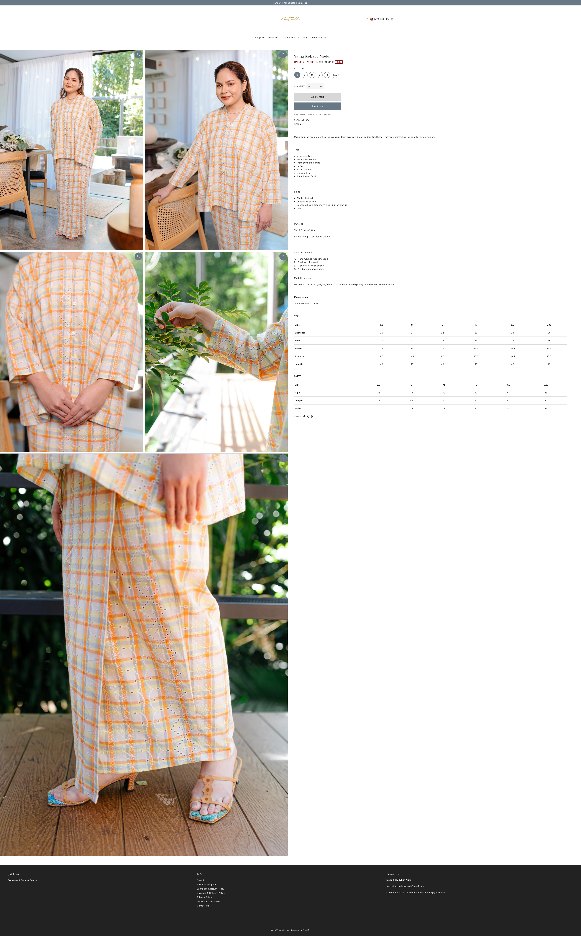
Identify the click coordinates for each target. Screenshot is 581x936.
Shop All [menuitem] (259, 37)
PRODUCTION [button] (314, 115)
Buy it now (317, 106)
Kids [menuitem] (305, 37)
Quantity (299, 86)
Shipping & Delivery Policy (211, 893)
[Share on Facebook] (304, 416)
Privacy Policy (204, 897)
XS (297, 75)
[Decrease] (309, 86)
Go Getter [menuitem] (273, 37)
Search (200, 880)
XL (327, 75)
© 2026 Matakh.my (280, 930)
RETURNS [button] (328, 115)
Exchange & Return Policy (210, 888)
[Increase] (321, 86)
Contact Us (203, 905)
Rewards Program (206, 884)
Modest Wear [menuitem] (289, 37)
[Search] (367, 19)
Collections (317, 37)
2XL (335, 75)
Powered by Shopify (300, 930)
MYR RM (379, 19)
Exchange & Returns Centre (22, 880)
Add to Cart (317, 97)
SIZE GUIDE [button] (299, 115)
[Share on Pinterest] (312, 416)
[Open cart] (392, 19)
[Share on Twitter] (308, 416)
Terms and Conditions (208, 901)
